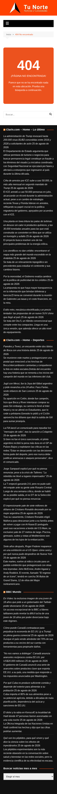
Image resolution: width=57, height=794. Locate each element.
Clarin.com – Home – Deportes (25, 340)
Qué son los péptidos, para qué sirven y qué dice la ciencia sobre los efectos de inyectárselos (26, 742)
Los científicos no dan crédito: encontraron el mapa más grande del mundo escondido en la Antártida (27, 254)
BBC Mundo (13, 591)
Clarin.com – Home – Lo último (25, 129)
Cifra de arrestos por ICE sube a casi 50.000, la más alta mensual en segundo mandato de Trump (27, 184)
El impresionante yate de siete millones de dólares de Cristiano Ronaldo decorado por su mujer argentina (27, 509)
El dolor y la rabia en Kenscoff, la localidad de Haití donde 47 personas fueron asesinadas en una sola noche (27, 716)
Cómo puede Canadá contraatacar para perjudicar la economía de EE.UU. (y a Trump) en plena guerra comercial (27, 632)
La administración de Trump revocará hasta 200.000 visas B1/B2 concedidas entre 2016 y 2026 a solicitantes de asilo (27, 140)
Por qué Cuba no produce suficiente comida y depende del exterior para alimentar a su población (27, 687)
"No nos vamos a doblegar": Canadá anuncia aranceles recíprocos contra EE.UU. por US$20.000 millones (26, 657)
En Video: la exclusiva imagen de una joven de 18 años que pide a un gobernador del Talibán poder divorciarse (27, 602)
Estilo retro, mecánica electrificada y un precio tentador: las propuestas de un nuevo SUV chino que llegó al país (28, 313)
